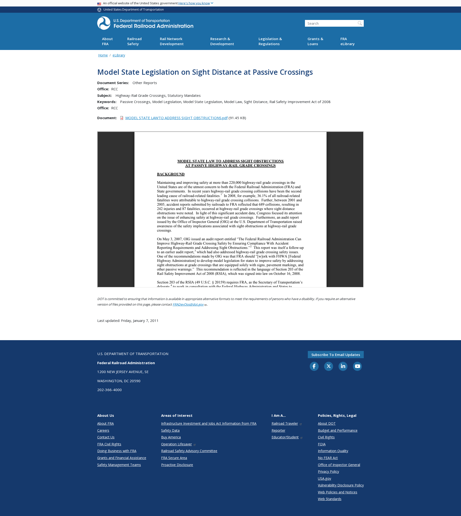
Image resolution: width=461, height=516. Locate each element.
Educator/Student (285, 437)
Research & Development (222, 41)
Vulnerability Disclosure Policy (341, 485)
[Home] (145, 24)
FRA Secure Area (174, 457)
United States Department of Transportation (133, 9)
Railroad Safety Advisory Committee (189, 450)
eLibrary (119, 55)
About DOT (327, 423)
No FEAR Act (328, 457)
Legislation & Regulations (270, 41)
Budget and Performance (338, 430)
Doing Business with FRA (116, 450)
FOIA (322, 444)
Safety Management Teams (119, 464)
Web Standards (329, 499)
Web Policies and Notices (337, 492)
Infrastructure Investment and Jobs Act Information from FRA (208, 423)
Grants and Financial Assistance (121, 457)
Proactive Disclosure (177, 464)
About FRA (107, 41)
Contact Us (106, 437)
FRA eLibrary (347, 41)
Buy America (171, 437)
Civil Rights (326, 437)
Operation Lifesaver (176, 444)
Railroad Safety (134, 41)
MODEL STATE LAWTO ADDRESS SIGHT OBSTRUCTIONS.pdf (176, 117)
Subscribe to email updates (335, 354)
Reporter (278, 430)
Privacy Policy (328, 471)
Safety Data (170, 430)
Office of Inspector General (339, 464)
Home (103, 55)
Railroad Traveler (285, 423)
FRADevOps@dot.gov (188, 304)
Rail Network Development (172, 41)
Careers (103, 430)
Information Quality (333, 450)
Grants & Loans (315, 41)
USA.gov (324, 478)
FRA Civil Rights (109, 444)
